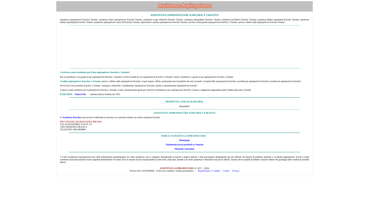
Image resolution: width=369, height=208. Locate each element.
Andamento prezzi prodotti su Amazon (184, 144)
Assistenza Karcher (71, 117)
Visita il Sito (80, 94)
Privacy (235, 171)
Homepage (184, 140)
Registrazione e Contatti (209, 171)
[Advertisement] (184, 47)
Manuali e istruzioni (184, 149)
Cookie (226, 171)
